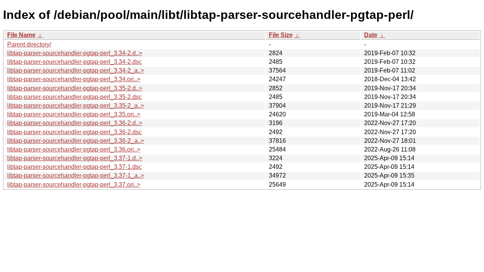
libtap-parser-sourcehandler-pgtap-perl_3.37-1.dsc (74, 167)
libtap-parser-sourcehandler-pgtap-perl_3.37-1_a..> (75, 175)
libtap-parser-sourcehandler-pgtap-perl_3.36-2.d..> (74, 123)
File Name (21, 35)
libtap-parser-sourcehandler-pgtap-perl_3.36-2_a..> (75, 141)
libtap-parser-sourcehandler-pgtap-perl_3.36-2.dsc (74, 132)
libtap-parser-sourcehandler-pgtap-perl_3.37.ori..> (73, 184)
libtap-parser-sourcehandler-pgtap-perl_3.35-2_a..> (75, 105)
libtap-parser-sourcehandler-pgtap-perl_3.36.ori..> (73, 149)
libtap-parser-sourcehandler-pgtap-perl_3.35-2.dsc (74, 97)
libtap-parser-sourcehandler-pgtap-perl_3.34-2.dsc (74, 62)
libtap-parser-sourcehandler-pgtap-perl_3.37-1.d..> (74, 158)
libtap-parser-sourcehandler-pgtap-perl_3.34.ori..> (73, 79)
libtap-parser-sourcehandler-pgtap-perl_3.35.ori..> (73, 114)
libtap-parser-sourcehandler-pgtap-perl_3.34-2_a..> (75, 70)
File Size (281, 35)
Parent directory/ (29, 44)
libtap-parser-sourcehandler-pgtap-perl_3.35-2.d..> (74, 88)
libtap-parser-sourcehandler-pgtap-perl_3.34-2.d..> (74, 53)
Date (370, 35)
